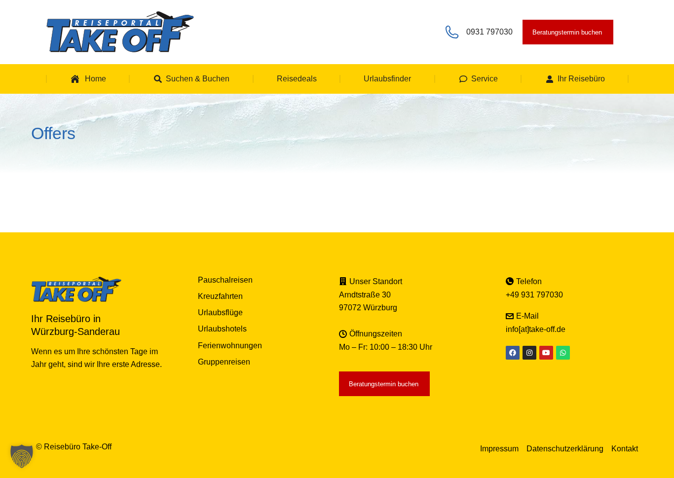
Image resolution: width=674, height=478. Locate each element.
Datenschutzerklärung (564, 448)
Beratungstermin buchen (567, 32)
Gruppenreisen (224, 362)
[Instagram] (529, 353)
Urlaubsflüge (220, 312)
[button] (21, 456)
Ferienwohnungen (230, 345)
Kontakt (624, 448)
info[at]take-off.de (535, 329)
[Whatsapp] (563, 353)
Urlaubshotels (222, 329)
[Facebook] (513, 353)
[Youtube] (546, 353)
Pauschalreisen (225, 280)
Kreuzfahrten (220, 296)
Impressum (499, 448)
